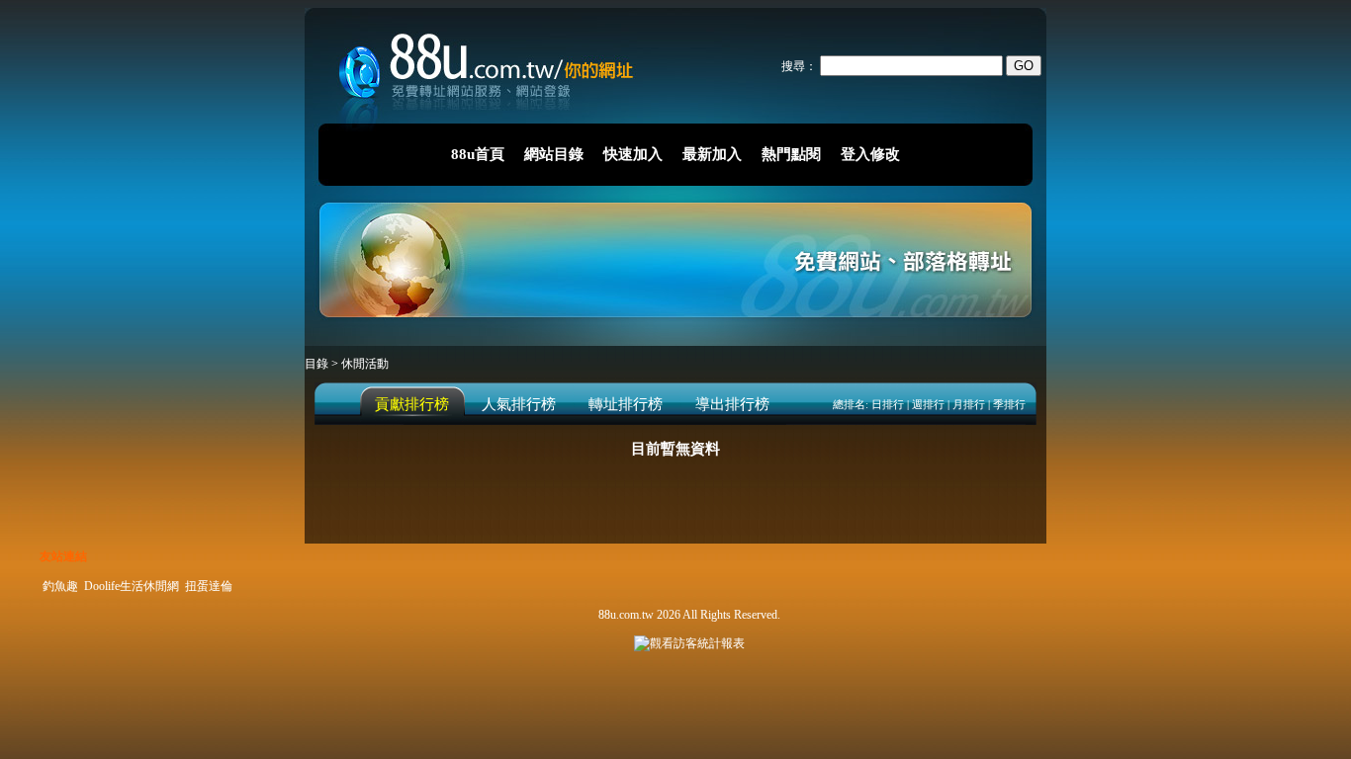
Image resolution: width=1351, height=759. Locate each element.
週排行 (928, 404)
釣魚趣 (60, 586)
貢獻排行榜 (412, 404)
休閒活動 (365, 364)
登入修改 (870, 154)
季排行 (1009, 404)
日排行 (887, 404)
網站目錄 (554, 154)
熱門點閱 (791, 154)
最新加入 (712, 154)
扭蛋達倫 (208, 586)
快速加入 (633, 154)
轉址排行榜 (625, 404)
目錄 (318, 364)
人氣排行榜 (519, 404)
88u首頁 (477, 154)
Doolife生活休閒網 (131, 586)
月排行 (968, 404)
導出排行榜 (732, 404)
